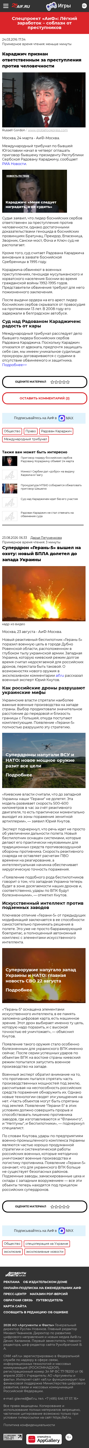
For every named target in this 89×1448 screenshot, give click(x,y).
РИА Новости (14, 164)
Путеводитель (49, 1300)
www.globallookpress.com (48, 130)
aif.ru (60, 676)
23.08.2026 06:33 (14, 538)
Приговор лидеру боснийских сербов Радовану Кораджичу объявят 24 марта (47, 459)
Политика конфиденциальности (29, 1425)
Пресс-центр (14, 1294)
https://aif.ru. (62, 1417)
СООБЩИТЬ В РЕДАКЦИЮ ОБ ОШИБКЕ (35, 1312)
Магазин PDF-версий (49, 1294)
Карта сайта (15, 1306)
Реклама (11, 1282)
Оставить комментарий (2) (45, 398)
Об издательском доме (45, 1282)
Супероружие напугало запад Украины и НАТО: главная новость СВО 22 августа (41, 975)
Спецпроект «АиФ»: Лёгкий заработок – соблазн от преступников (44, 23)
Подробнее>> (14, 365)
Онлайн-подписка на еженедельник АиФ (42, 1288)
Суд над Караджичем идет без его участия (49, 499)
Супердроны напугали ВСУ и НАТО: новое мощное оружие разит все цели (40, 760)
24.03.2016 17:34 (13, 39)
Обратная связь (18, 1300)
